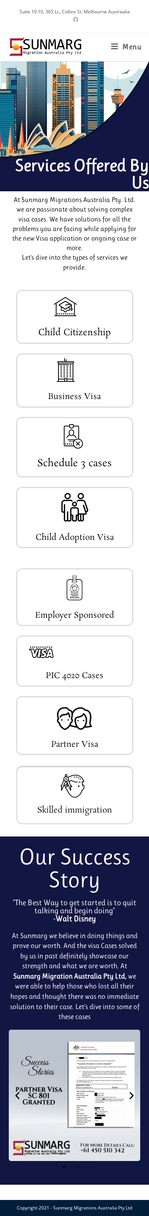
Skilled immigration (74, 808)
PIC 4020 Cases (75, 675)
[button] (17, 1095)
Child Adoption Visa (75, 537)
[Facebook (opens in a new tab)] (74, 19)
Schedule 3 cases (74, 463)
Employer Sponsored (74, 615)
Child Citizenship (74, 332)
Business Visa (74, 396)
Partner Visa (74, 744)
